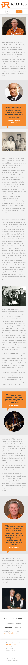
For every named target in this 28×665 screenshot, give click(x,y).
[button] (7, 11)
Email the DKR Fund (11, 644)
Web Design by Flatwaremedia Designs (12, 633)
